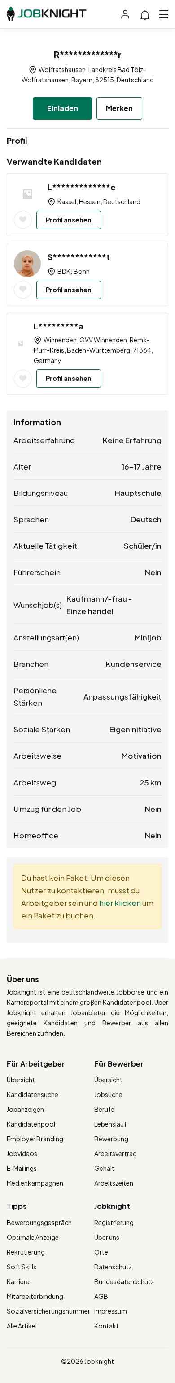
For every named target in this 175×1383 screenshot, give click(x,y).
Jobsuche (108, 1094)
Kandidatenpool (31, 1124)
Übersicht (21, 1080)
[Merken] (23, 220)
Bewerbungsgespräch (39, 1222)
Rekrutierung (26, 1252)
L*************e (82, 187)
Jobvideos (22, 1153)
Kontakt (106, 1326)
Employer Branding (35, 1139)
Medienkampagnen (35, 1183)
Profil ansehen (69, 220)
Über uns (106, 1237)
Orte (101, 1252)
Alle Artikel (22, 1326)
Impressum (110, 1311)
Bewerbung (111, 1139)
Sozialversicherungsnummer (48, 1311)
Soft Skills (21, 1267)
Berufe (104, 1109)
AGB (101, 1296)
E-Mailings (22, 1168)
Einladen (62, 108)
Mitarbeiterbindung (35, 1296)
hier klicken (120, 903)
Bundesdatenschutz (124, 1281)
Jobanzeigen (25, 1109)
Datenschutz (113, 1267)
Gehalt (104, 1168)
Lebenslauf (110, 1124)
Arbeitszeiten (113, 1183)
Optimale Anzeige (33, 1237)
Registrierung (114, 1222)
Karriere (18, 1281)
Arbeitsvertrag (115, 1153)
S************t (79, 257)
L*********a (58, 326)
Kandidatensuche (32, 1094)
